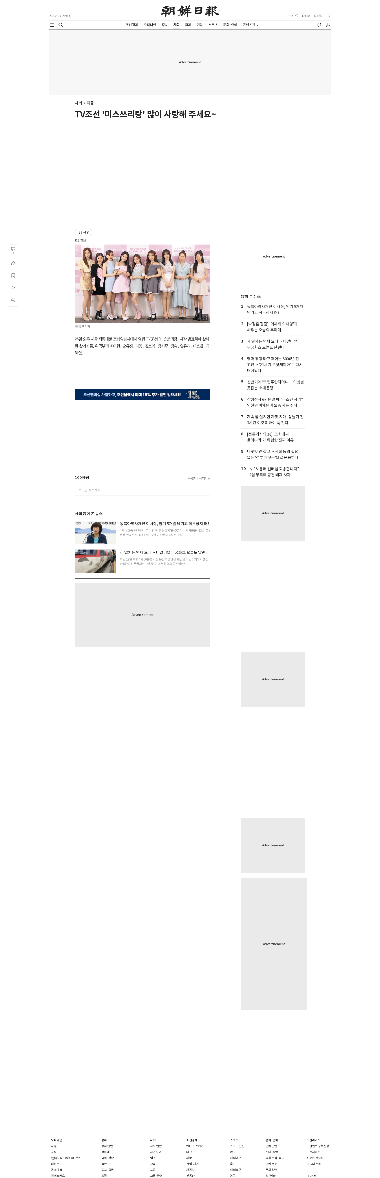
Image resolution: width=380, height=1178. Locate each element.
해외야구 (235, 1158)
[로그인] (328, 24)
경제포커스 (58, 1176)
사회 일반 (156, 1146)
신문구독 (293, 15)
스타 (268, 1152)
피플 (90, 103)
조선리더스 (313, 1140)
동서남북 (56, 1170)
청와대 (105, 1152)
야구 (233, 1152)
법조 (153, 1158)
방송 (275, 1152)
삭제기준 (204, 478)
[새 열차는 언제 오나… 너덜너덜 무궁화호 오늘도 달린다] (95, 561)
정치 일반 (107, 1146)
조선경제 (191, 1140)
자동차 (190, 1170)
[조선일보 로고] (190, 10)
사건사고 (155, 1152)
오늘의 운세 (314, 1164)
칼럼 (54, 1152)
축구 (233, 1164)
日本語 (318, 15)
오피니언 (56, 1140)
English (306, 15)
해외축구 (235, 1170)
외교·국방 (107, 1170)
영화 (273, 1176)
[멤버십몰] (142, 394)
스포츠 (234, 1140)
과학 (189, 1158)
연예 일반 (271, 1146)
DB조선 (311, 1176)
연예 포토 (271, 1164)
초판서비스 (313, 1152)
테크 (189, 1152)
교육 (153, 1164)
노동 (153, 1170)
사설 (54, 1146)
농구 (233, 1176)
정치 (104, 1140)
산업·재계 (192, 1164)
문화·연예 (271, 1140)
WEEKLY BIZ (194, 1146)
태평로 (55, 1164)
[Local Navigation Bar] (52, 24)
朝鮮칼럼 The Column (65, 1158)
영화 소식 (271, 1158)
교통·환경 (156, 1176)
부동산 (190, 1176)
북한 (104, 1164)
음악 (281, 1158)
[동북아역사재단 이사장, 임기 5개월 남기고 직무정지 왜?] (95, 532)
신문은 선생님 (315, 1158)
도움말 (192, 478)
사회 (78, 103)
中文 (328, 15)
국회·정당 (107, 1158)
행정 (104, 1176)
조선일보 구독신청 (318, 1146)
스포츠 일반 (237, 1146)
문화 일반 (271, 1170)
